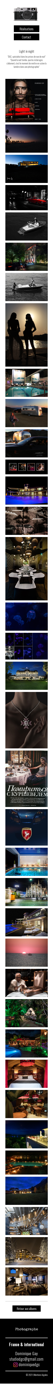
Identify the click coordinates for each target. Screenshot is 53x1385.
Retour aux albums (26, 1308)
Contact (26, 36)
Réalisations (26, 28)
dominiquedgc (29, 1364)
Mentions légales (41, 1375)
